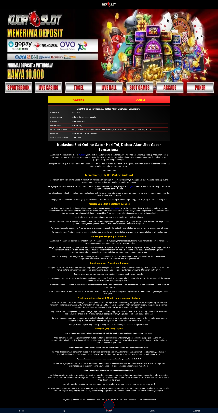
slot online (115, 208)
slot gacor (131, 186)
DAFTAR (78, 100)
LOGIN (139, 100)
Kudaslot (82, 155)
